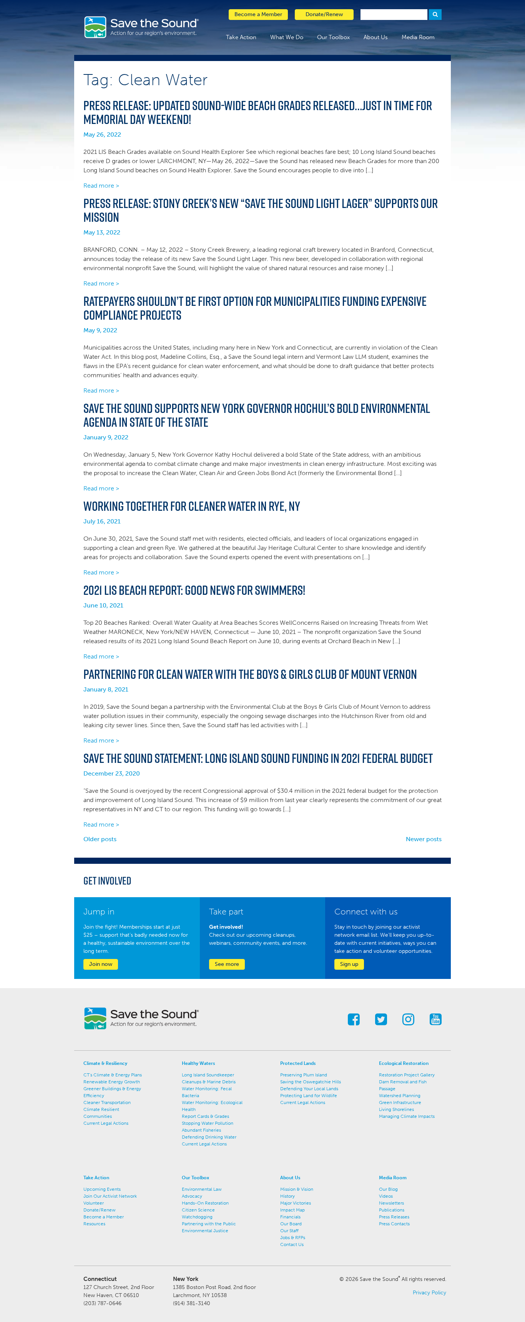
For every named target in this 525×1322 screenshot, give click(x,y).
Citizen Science (198, 1210)
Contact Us (292, 1244)
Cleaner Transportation (107, 1102)
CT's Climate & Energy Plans (112, 1075)
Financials (290, 1217)
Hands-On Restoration (205, 1203)
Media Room (418, 37)
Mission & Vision (296, 1189)
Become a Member (103, 1217)
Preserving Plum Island (303, 1075)
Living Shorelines (396, 1109)
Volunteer (93, 1203)
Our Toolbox (333, 37)
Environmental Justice (205, 1230)
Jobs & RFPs (292, 1237)
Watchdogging (197, 1217)
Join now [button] (100, 964)
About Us (376, 37)
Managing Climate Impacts (407, 1116)
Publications (391, 1210)
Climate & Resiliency (105, 1063)
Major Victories (295, 1203)
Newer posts (424, 839)
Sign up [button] (349, 964)
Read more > (101, 185)
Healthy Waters (198, 1063)
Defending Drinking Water (209, 1137)
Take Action (241, 37)
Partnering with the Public (209, 1223)
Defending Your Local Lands (309, 1088)
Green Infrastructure (400, 1102)
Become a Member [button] (258, 14)
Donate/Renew (99, 1210)
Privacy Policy (429, 1292)
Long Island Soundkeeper (208, 1075)
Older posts (99, 839)
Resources (94, 1223)
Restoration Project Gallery (407, 1075)
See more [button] (227, 964)
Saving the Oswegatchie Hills (310, 1081)
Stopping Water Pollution (207, 1123)
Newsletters (391, 1203)
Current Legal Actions (105, 1123)
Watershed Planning (399, 1095)
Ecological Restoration (404, 1063)
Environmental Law (202, 1189)
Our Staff (289, 1230)
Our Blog (388, 1189)
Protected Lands (298, 1063)
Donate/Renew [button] (324, 14)
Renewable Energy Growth (111, 1081)
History (287, 1196)
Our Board (291, 1223)
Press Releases (394, 1217)
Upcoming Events (102, 1189)
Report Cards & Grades (205, 1116)
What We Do (286, 37)
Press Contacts (394, 1223)
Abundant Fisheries (201, 1130)
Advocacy (192, 1196)
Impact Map (292, 1210)
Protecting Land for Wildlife (308, 1095)
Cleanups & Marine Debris (209, 1081)
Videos (386, 1196)
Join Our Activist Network (110, 1196)
